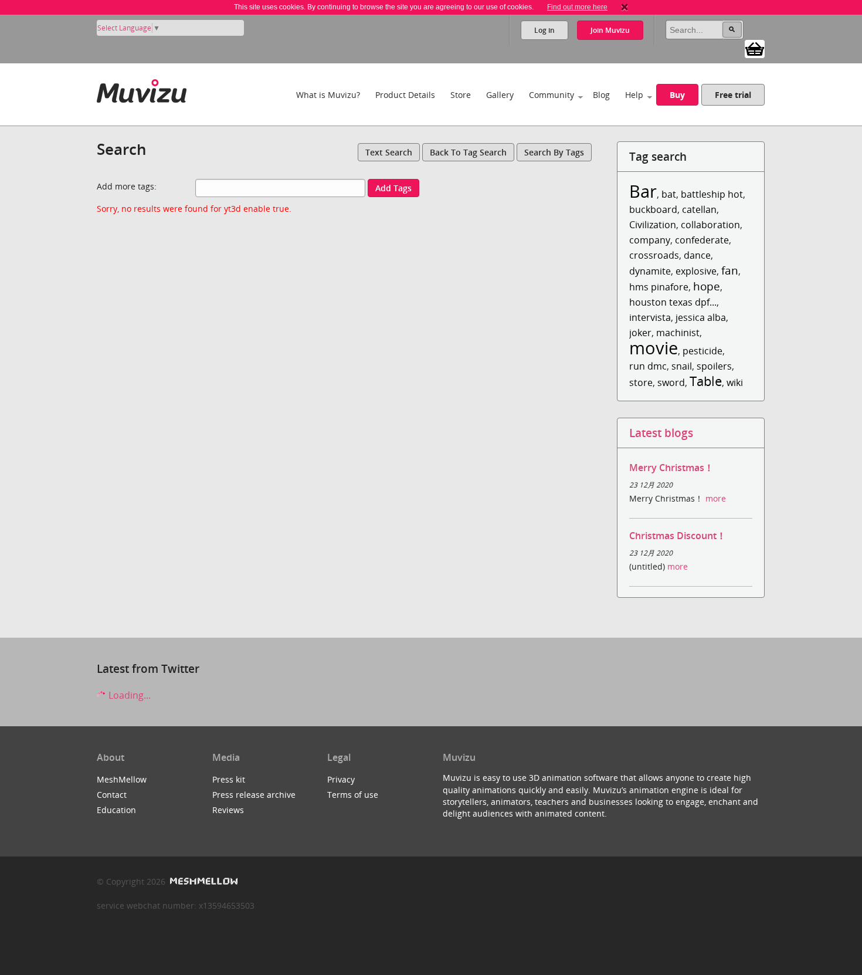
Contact (112, 794)
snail (681, 366)
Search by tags (554, 152)
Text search (388, 152)
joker (640, 332)
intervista (650, 317)
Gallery (500, 94)
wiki (735, 382)
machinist (678, 332)
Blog (601, 94)
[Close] (624, 7)
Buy (677, 94)
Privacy (341, 779)
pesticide (702, 350)
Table (706, 381)
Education (116, 809)
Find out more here (577, 7)
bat (668, 194)
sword (671, 382)
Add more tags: (127, 186)
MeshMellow (122, 779)
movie (653, 347)
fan (729, 270)
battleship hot (712, 194)
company (649, 239)
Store (460, 94)
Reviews (228, 809)
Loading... (128, 695)
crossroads (654, 255)
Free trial (733, 94)
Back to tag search (468, 152)
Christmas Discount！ (677, 535)
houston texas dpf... (673, 302)
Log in (544, 30)
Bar (643, 191)
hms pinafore (658, 286)
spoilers (714, 366)
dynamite (650, 271)
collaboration (710, 224)
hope (706, 286)
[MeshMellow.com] (202, 881)
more (715, 498)
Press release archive (254, 794)
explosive (696, 271)
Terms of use (352, 794)
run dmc (648, 366)
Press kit (228, 779)
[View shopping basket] (755, 48)
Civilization (652, 224)
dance (697, 255)
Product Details (405, 94)
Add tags (393, 188)
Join (610, 30)
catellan (699, 209)
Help (634, 94)
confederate (702, 239)
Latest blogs (661, 432)
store (641, 382)
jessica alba (701, 317)
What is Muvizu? (328, 94)
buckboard (653, 209)
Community (551, 94)
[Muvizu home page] (141, 88)
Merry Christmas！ (671, 467)
